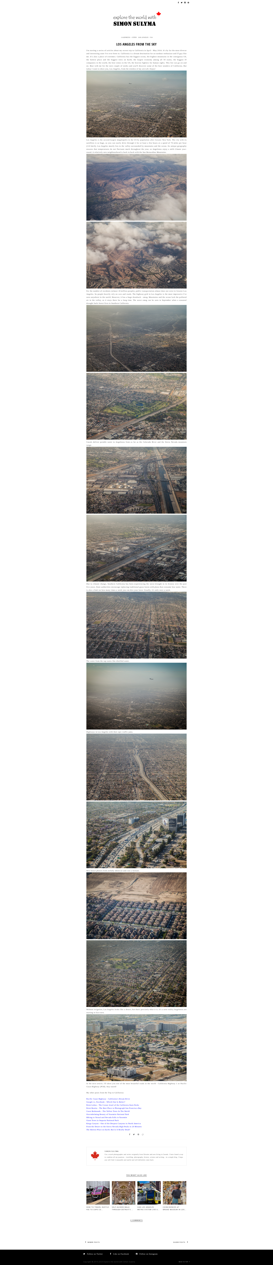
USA (151, 37)
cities (134, 37)
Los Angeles (143, 37)
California (125, 37)
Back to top (183, 1262)
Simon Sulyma (112, 1151)
